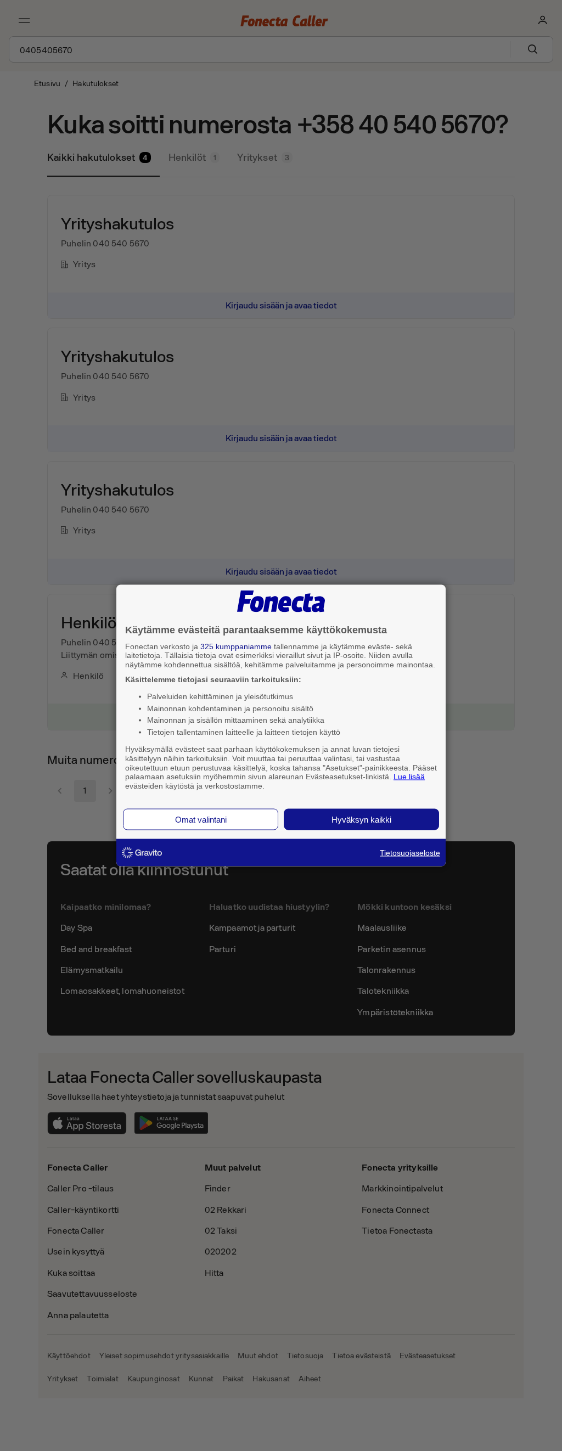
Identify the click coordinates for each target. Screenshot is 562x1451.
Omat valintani (201, 819)
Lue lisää (409, 776)
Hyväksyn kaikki (361, 819)
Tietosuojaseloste (410, 852)
